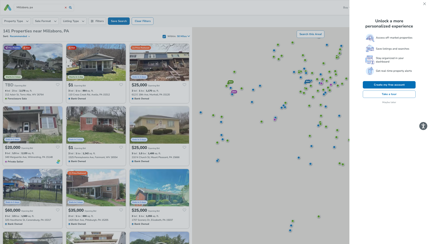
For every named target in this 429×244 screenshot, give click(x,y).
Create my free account (389, 85)
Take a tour (389, 94)
